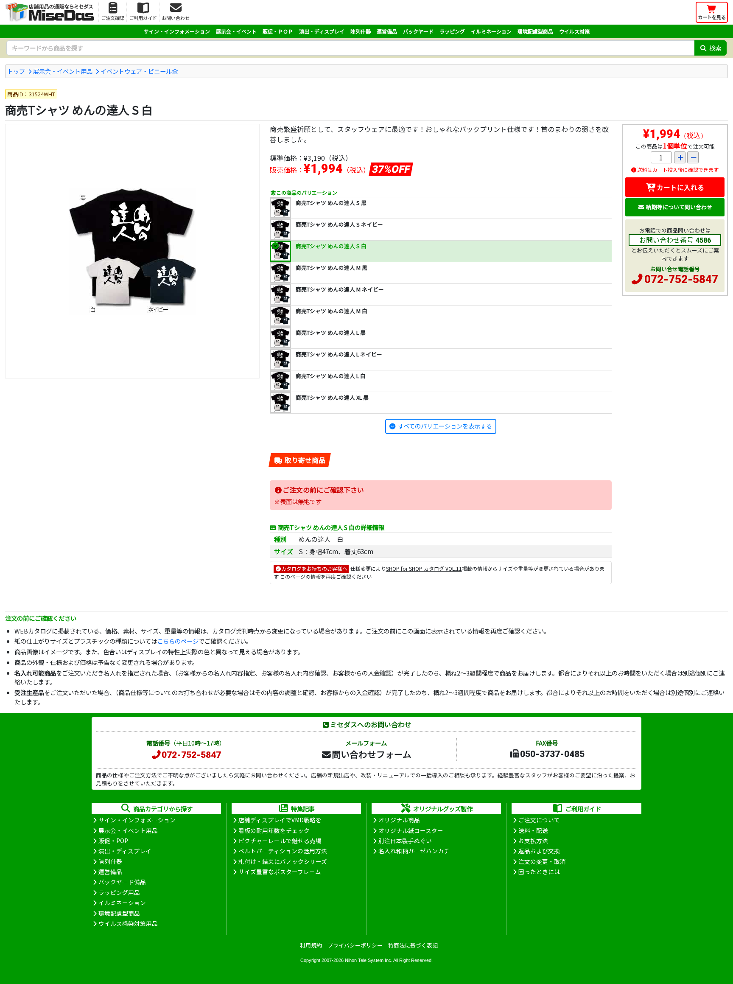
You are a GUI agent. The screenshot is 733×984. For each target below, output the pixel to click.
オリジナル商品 (399, 820)
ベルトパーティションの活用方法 (282, 851)
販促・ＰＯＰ (278, 31)
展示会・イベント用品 (62, 71)
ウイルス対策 (574, 31)
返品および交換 (539, 851)
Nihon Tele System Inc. (368, 960)
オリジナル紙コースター (410, 830)
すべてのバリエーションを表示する (445, 425)
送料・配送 (533, 830)
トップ (16, 71)
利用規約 (311, 945)
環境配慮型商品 (535, 31)
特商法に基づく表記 (413, 945)
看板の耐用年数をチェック (274, 830)
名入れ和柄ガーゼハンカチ (414, 851)
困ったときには (539, 871)
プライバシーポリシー (355, 945)
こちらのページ (178, 640)
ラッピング (452, 31)
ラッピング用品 (119, 892)
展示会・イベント (236, 31)
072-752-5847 (681, 279)
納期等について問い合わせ (679, 207)
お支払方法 (533, 840)
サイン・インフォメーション (177, 31)
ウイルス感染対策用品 (128, 923)
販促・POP (113, 840)
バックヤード (418, 31)
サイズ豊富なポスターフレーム (279, 871)
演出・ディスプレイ (321, 31)
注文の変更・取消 (542, 861)
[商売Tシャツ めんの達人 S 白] (132, 251)
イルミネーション (491, 31)
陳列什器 (360, 31)
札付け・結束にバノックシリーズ (282, 861)
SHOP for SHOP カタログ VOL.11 (424, 568)
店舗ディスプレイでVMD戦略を (280, 820)
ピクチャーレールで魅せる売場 (280, 840)
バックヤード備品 (122, 881)
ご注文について (539, 820)
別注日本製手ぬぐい (405, 840)
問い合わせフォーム (371, 754)
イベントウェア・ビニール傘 (139, 71)
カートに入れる (680, 187)
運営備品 (387, 31)
